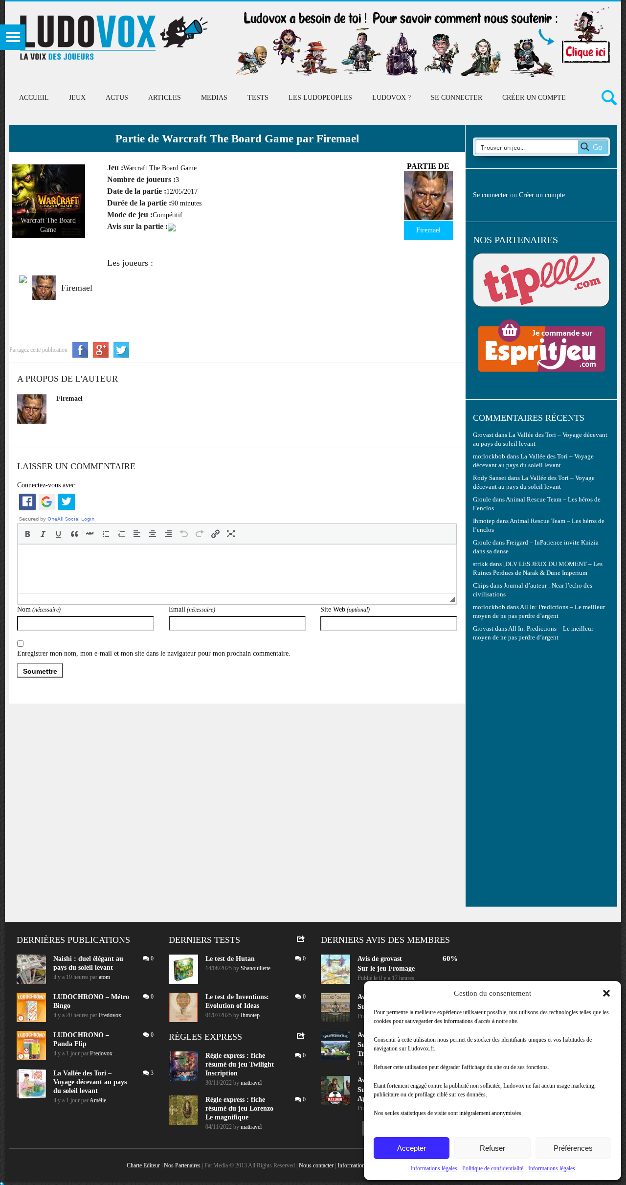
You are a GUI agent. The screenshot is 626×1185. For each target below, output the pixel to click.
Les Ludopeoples (320, 97)
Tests (257, 97)
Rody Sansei (489, 478)
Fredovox (110, 1015)
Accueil (34, 97)
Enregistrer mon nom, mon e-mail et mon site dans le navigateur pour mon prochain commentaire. (154, 653)
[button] (606, 993)
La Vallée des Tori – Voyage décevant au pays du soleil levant (90, 1082)
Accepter (411, 1148)
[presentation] (27, 534)
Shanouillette (255, 968)
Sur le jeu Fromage (386, 968)
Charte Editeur (143, 1165)
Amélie (97, 1100)
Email (192, 609)
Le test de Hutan (230, 958)
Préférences (573, 1148)
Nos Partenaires (182, 1165)
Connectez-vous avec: (47, 485)
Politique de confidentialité (492, 1168)
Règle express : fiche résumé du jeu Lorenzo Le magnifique (239, 1108)
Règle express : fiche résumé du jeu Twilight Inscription (239, 1064)
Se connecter (456, 97)
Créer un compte (534, 97)
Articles (164, 97)
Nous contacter (316, 1165)
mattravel (251, 1082)
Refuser (492, 1148)
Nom (39, 609)
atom (104, 977)
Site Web (345, 609)
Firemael (69, 398)
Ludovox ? (391, 97)
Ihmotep (484, 521)
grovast (391, 958)
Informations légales (433, 1168)
